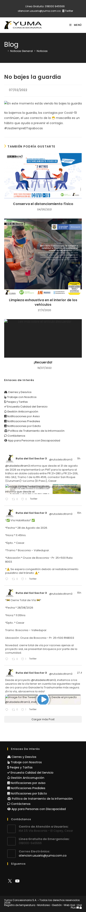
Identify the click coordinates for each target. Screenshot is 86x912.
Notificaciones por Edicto (23, 426)
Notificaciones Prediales (23, 421)
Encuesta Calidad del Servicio (27, 407)
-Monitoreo (43, 905)
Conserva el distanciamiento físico (43, 204)
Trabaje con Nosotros (21, 397)
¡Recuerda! (43, 362)
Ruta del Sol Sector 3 (31, 458)
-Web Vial (68, 905)
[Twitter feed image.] (43, 489)
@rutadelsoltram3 (60, 459)
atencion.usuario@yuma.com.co (39, 11)
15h (79, 513)
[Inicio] (5, 51)
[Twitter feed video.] (43, 700)
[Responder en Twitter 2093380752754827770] (7, 579)
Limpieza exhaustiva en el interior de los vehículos (43, 302)
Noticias (42, 51)
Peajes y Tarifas (17, 402)
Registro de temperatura (19, 905)
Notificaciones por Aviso (23, 416)
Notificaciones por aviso (28, 783)
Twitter (68, 11)
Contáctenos (16, 436)
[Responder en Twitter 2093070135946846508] (7, 710)
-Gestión (56, 905)
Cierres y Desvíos (19, 392)
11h (79, 458)
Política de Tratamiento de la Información (36, 431)
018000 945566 (55, 6)
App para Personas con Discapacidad (33, 440)
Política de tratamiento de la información (42, 799)
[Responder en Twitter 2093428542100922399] (7, 499)
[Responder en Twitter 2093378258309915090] (7, 659)
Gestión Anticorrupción (22, 411)
